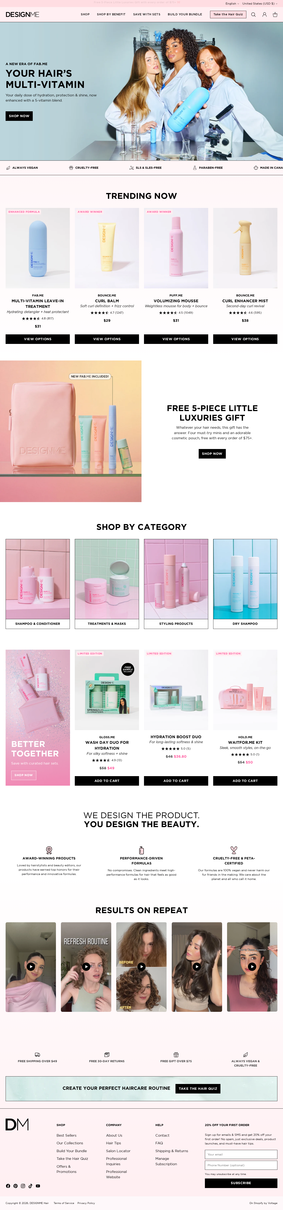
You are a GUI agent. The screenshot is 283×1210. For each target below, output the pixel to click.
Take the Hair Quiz (72, 1158)
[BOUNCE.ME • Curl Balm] (107, 248)
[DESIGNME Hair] (23, 14)
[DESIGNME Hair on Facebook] (7, 1186)
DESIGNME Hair (39, 1203)
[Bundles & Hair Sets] (37, 717)
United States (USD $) (258, 3)
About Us (114, 1135)
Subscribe (241, 1183)
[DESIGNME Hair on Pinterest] (15, 1186)
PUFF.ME (176, 295)
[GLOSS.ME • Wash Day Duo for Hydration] (107, 690)
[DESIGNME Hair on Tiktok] (30, 1186)
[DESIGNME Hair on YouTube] (37, 1186)
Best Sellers (66, 1135)
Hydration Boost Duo (176, 737)
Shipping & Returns (171, 1151)
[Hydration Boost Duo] (176, 690)
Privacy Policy (86, 1203)
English (231, 3)
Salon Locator (118, 1151)
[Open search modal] (254, 14)
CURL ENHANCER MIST (245, 301)
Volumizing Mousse (176, 301)
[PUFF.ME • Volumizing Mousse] (176, 248)
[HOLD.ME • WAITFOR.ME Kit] (245, 690)
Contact (162, 1135)
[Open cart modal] (275, 14)
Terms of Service (64, 1203)
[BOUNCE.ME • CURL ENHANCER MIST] (245, 248)
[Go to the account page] (264, 14)
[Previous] (7, 717)
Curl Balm (107, 301)
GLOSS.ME (107, 737)
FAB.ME (38, 295)
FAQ (159, 1143)
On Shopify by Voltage (263, 1203)
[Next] (276, 717)
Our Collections (70, 1143)
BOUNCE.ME (107, 295)
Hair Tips (113, 1143)
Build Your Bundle (72, 1151)
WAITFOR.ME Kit (245, 742)
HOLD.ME (245, 737)
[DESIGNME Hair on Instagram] (22, 1186)
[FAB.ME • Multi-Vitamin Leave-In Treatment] (38, 248)
